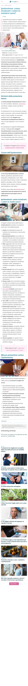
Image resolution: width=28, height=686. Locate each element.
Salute (2, 5)
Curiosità (3, 466)
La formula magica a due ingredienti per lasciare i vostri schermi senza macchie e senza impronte (14, 541)
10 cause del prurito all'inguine (10, 486)
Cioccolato (6, 289)
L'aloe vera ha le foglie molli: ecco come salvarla (13, 504)
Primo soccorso (8, 5)
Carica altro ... (14, 583)
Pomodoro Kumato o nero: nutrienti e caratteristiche (13, 560)
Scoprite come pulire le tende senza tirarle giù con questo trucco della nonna (14, 469)
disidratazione (19, 189)
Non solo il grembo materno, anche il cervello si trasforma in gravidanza (12, 579)
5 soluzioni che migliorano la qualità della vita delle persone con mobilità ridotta (12, 449)
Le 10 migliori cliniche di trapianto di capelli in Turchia (12, 522)
